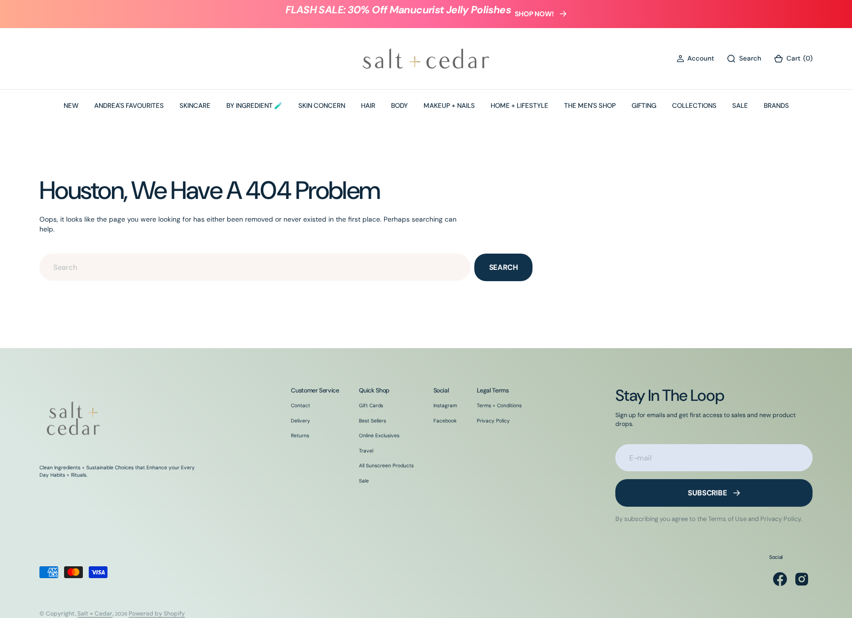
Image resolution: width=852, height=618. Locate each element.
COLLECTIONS (694, 105)
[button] (695, 59)
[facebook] (780, 579)
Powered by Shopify (157, 614)
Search (503, 267)
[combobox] (254, 267)
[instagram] (802, 579)
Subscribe (707, 493)
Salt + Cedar (94, 614)
